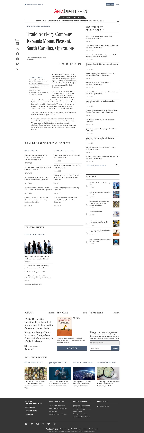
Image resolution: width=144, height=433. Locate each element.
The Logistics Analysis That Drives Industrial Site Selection (38, 93)
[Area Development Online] (52, 429)
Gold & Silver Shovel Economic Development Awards (81, 406)
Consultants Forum (31, 4)
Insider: (103, 333)
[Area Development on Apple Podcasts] (43, 424)
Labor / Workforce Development (58, 408)
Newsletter (30, 407)
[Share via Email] (18, 69)
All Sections (117, 21)
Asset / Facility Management (57, 405)
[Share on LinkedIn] (18, 44)
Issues (85, 313)
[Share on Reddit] (18, 59)
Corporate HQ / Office (64, 150)
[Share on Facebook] (18, 54)
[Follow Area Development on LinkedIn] (26, 424)
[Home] (37, 424)
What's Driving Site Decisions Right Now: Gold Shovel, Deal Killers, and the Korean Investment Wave (39, 323)
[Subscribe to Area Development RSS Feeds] (32, 424)
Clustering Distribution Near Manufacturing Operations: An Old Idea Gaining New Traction (38, 81)
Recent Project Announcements (38, 26)
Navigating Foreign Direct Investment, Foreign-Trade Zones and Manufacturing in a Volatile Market (39, 337)
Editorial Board (98, 21)
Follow (65, 17)
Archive (116, 313)
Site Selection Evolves (35, 90)
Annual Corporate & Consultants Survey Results (82, 410)
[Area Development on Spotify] (48, 424)
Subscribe (110, 4)
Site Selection (53, 411)
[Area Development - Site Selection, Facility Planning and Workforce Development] (72, 11)
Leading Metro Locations (80, 414)
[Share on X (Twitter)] (18, 49)
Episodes (51, 313)
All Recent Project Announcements (96, 165)
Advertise (40, 4)
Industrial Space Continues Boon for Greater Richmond (38, 86)
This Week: (104, 337)
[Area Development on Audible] (54, 424)
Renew (117, 4)
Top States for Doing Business (81, 416)
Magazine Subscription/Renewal (34, 402)
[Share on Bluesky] (18, 64)
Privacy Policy (78, 431)
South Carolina (57, 83)
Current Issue (31, 411)
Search (78, 17)
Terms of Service (88, 431)
